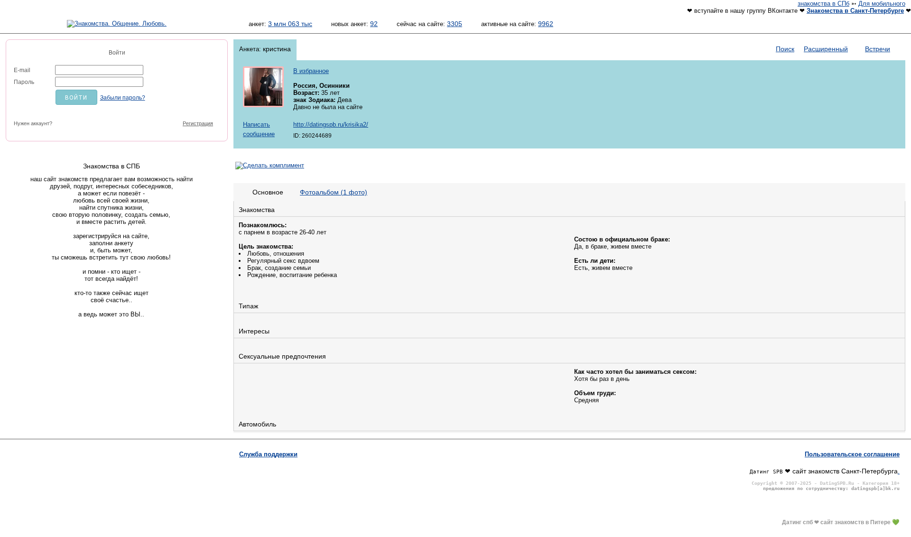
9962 (545, 24)
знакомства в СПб (823, 3)
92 (374, 24)
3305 (454, 24)
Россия (304, 85)
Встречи (877, 49)
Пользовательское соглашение (852, 454)
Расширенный (826, 49)
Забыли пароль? (122, 97)
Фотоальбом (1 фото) (333, 192)
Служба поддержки (268, 454)
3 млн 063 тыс (290, 24)
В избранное (311, 70)
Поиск (785, 49)
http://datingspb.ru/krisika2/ (330, 124)
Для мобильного (881, 3)
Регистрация (198, 123)
